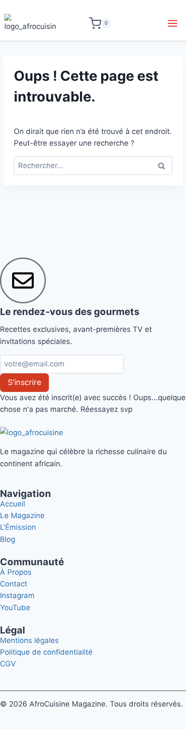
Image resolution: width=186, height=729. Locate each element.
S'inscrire (24, 382)
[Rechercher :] (93, 165)
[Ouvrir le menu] (172, 23)
